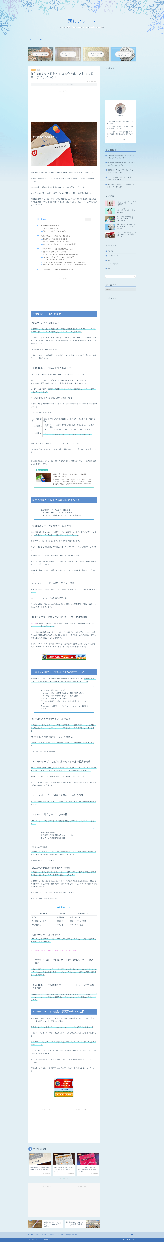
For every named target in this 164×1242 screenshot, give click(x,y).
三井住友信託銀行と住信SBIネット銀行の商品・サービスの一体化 (64, 262)
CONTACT (44, 40)
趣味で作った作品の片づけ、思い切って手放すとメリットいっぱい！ (120, 186)
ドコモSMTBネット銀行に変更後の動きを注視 (57, 269)
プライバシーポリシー (35, 1239)
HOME (33, 40)
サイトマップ (47, 1239)
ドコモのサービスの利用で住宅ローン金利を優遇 (58, 257)
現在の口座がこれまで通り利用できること (55, 236)
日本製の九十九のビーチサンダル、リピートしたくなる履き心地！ (120, 171)
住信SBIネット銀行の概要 (50, 225)
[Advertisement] (64, 106)
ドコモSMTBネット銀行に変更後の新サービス (57, 249)
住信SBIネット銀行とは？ (51, 228)
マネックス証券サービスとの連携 (53, 259)
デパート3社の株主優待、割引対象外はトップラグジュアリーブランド (121, 178)
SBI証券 (34, 623)
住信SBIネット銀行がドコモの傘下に (55, 231)
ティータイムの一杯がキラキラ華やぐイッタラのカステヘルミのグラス (120, 157)
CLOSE (88, 219)
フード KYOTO (114, 264)
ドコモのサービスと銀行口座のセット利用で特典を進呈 (60, 254)
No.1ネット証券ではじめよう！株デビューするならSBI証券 (54, 950)
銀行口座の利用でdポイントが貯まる (54, 252)
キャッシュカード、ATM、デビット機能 (56, 241)
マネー (33, 69)
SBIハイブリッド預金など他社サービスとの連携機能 (59, 244)
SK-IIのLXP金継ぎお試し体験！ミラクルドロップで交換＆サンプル (121, 164)
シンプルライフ (112, 256)
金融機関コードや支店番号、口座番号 (55, 239)
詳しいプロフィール (120, 139)
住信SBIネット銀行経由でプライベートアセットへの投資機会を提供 (64, 265)
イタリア (110, 251)
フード (109, 260)
